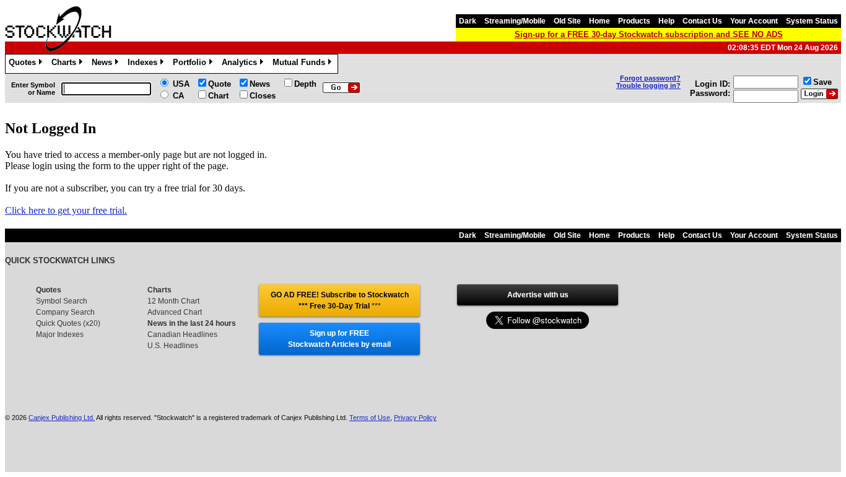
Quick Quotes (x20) (68, 323)
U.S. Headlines (172, 345)
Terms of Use (369, 417)
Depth (305, 84)
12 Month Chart (173, 301)
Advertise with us (538, 295)
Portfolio (192, 64)
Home (599, 21)
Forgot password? (650, 78)
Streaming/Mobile (515, 21)
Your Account (754, 21)
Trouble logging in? (648, 85)
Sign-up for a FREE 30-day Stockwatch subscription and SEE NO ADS (649, 34)
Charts (66, 64)
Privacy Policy (415, 417)
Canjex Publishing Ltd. (61, 417)
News (104, 64)
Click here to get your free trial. (66, 210)
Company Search (65, 312)
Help (666, 21)
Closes (263, 95)
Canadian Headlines (182, 334)
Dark (467, 21)
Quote (219, 84)
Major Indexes (60, 334)
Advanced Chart (174, 312)
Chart (218, 95)
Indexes (145, 64)
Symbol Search (61, 301)
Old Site (567, 21)
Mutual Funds (301, 64)
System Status (812, 21)
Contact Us (702, 21)
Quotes (24, 64)
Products (634, 21)
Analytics (241, 64)
